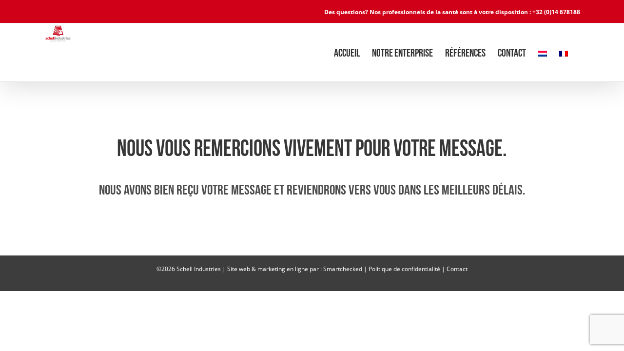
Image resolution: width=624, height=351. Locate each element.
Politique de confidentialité (404, 269)
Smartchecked (342, 269)
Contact (457, 269)
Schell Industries (198, 269)
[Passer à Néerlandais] (542, 52)
